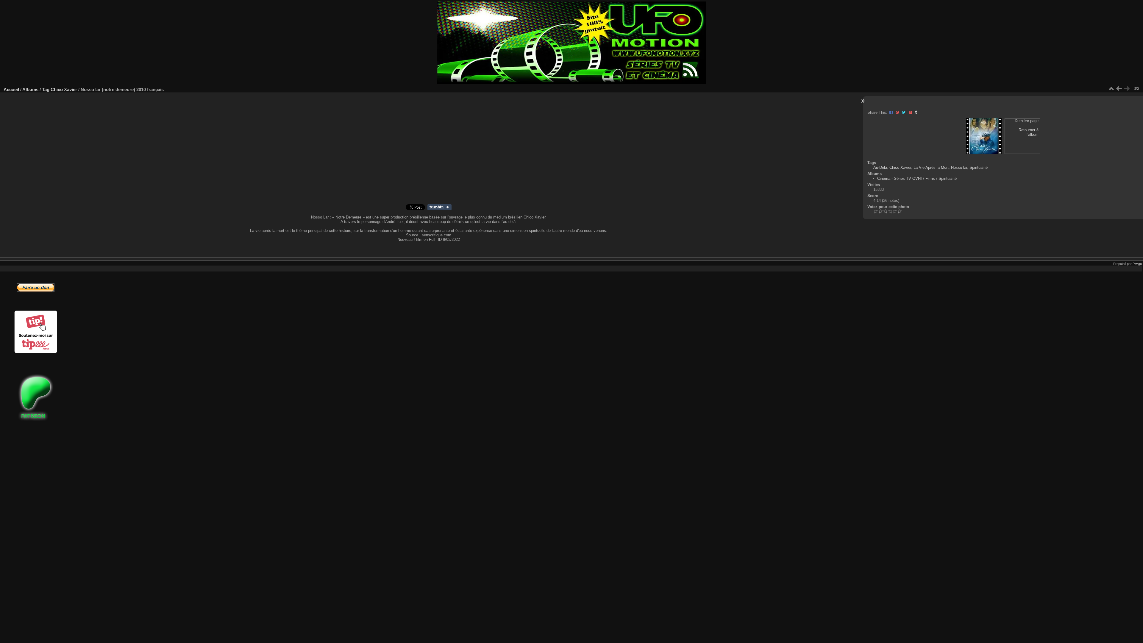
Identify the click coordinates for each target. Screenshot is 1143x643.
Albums (30, 89)
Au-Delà (880, 167)
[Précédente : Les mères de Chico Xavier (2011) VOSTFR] (1119, 89)
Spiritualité (978, 167)
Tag (45, 89)
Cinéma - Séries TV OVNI (899, 178)
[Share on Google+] (911, 112)
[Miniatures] (1111, 89)
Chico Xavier (64, 89)
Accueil (11, 89)
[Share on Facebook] (891, 112)
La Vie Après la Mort (931, 167)
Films (930, 178)
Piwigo (1137, 264)
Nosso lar (959, 167)
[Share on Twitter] (904, 112)
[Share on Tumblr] (916, 112)
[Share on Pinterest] (898, 112)
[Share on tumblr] (439, 209)
